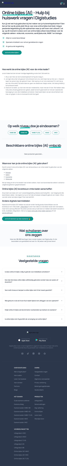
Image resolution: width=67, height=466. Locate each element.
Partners (17, 386)
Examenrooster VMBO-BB (22, 408)
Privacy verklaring (40, 383)
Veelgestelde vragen (41, 372)
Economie (9, 177)
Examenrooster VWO (20, 422)
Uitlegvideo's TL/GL (20, 440)
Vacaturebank (39, 390)
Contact (37, 375)
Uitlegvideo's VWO (20, 433)
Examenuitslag (19, 404)
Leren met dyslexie (20, 379)
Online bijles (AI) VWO (21, 455)
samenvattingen (7, 213)
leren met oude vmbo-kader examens (39, 211)
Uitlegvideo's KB (19, 444)
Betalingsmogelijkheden (42, 386)
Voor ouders (18, 375)
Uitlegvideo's (39, 401)
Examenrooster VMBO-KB (22, 411)
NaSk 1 (8, 175)
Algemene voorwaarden (42, 379)
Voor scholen (18, 383)
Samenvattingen (40, 404)
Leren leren (38, 415)
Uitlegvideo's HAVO (20, 437)
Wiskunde (9, 179)
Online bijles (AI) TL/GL (21, 459)
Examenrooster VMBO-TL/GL (23, 415)
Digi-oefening (39, 408)
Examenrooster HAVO (21, 419)
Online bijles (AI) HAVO (21, 451)
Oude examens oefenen (21, 401)
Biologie (8, 173)
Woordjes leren (39, 419)
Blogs (16, 390)
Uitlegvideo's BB (19, 448)
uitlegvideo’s (24, 207)
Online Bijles (39, 411)
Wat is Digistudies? (20, 372)
